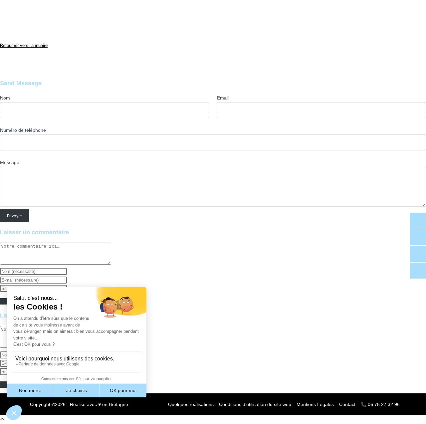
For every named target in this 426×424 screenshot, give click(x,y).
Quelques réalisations (191, 404)
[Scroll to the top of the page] (2, 419)
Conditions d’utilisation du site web (255, 404)
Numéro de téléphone (23, 130)
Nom (5, 98)
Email (223, 98)
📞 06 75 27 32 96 (380, 404)
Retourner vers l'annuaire (24, 45)
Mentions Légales (315, 404)
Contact (347, 404)
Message (9, 162)
